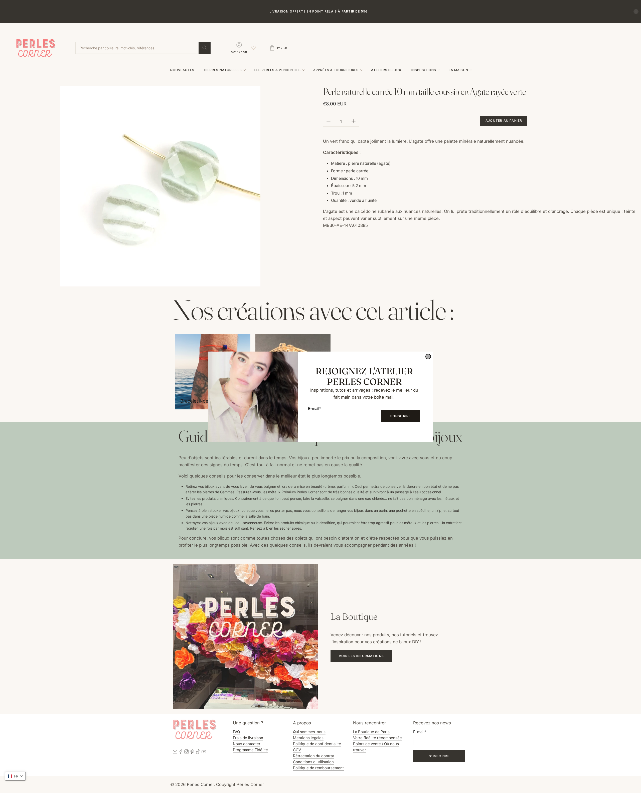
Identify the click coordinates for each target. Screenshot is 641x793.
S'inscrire (400, 416)
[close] (428, 356)
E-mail (314, 408)
